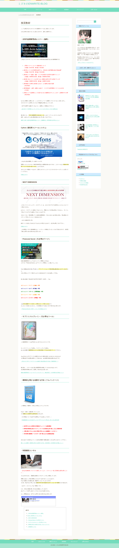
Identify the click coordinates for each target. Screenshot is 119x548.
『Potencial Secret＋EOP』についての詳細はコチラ (34, 309)
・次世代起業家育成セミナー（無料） (35, 513)
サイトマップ (80, 9)
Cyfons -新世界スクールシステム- (34, 515)
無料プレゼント (52, 9)
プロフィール (39, 9)
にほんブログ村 (81, 163)
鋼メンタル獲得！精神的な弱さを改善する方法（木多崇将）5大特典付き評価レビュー (42, 443)
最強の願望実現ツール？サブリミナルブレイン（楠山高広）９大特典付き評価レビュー (42, 372)
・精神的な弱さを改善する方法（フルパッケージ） (38, 524)
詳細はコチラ (24, 174)
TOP (25, 9)
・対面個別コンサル (31, 526)
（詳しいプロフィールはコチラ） (85, 62)
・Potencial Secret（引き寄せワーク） (35, 520)
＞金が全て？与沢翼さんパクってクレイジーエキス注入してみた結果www (39, 109)
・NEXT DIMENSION (32, 517)
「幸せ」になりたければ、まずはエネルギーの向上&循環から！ (92, 117)
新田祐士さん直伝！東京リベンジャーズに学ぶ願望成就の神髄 (92, 97)
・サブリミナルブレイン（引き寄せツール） (37, 522)
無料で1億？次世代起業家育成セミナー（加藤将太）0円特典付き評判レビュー (40, 120)
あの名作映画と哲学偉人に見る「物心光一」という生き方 (92, 126)
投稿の (83, 180)
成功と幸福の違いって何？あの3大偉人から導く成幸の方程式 (92, 107)
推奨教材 (66, 9)
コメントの (84, 182)
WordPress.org (83, 184)
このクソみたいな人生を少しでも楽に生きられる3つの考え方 (92, 136)
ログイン (82, 178)
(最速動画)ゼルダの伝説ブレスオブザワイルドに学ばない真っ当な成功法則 (40, 420)
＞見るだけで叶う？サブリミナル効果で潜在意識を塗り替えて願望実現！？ (39, 361)
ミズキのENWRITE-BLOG (33, 3)
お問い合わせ (94, 9)
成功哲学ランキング (81, 169)
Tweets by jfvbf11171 (82, 149)
